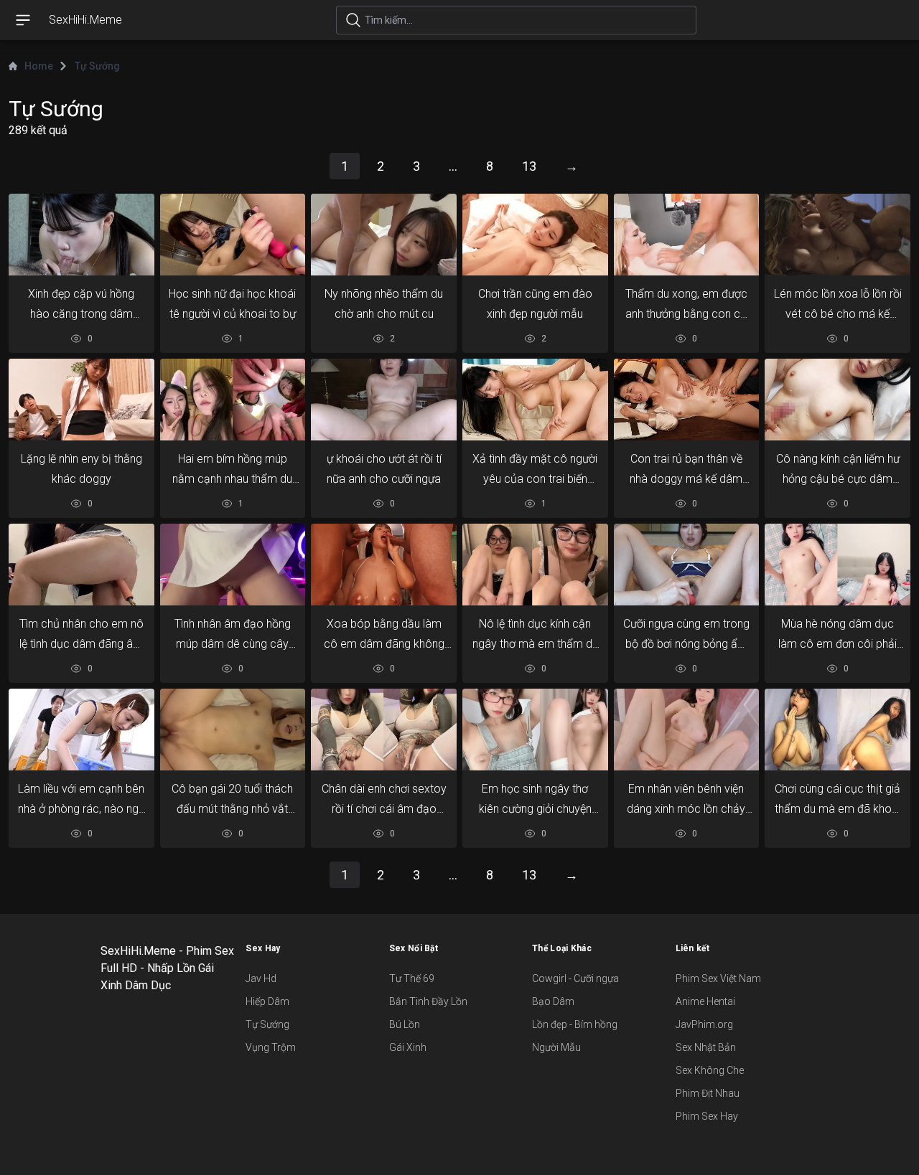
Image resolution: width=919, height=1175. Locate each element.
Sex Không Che (710, 1070)
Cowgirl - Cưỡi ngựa (575, 978)
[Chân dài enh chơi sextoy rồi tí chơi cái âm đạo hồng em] (384, 729)
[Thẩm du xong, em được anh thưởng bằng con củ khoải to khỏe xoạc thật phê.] (687, 234)
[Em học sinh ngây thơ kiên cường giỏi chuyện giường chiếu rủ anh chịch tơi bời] (535, 729)
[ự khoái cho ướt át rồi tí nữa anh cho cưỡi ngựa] (384, 399)
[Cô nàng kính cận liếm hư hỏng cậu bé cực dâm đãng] (837, 399)
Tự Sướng (267, 1024)
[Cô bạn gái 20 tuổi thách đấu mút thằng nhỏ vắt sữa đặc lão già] (233, 729)
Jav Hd (261, 978)
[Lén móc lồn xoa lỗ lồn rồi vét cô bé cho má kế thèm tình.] (837, 234)
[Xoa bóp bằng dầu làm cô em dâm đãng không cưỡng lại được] (384, 564)
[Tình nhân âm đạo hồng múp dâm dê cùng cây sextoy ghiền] (233, 564)
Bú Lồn (404, 1024)
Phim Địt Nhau (708, 1093)
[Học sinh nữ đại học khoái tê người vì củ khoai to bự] (233, 234)
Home (38, 66)
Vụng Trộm (271, 1047)
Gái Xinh (407, 1047)
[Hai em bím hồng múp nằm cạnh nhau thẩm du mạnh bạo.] (233, 399)
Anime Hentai (705, 1001)
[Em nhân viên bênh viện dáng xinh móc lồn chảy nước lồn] (687, 729)
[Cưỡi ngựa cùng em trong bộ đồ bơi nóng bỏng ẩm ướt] (687, 564)
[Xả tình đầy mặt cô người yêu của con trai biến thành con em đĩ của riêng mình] (535, 399)
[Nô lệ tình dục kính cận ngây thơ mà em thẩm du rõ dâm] (535, 564)
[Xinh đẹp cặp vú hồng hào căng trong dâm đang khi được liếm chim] (81, 234)
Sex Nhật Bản (706, 1047)
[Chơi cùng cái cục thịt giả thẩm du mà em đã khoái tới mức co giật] (837, 729)
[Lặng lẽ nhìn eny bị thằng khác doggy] (81, 399)
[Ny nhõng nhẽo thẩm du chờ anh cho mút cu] (384, 234)
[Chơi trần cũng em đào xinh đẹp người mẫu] (535, 234)
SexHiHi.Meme (85, 20)
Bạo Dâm (553, 1001)
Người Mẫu (556, 1047)
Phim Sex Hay (707, 1116)
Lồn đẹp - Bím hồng (574, 1024)
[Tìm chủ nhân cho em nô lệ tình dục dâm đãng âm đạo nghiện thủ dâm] (81, 564)
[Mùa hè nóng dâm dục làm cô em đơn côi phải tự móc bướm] (837, 564)
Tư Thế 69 (411, 978)
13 (529, 166)
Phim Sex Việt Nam (718, 978)
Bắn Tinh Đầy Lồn (428, 1001)
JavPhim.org (704, 1024)
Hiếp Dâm (267, 1001)
